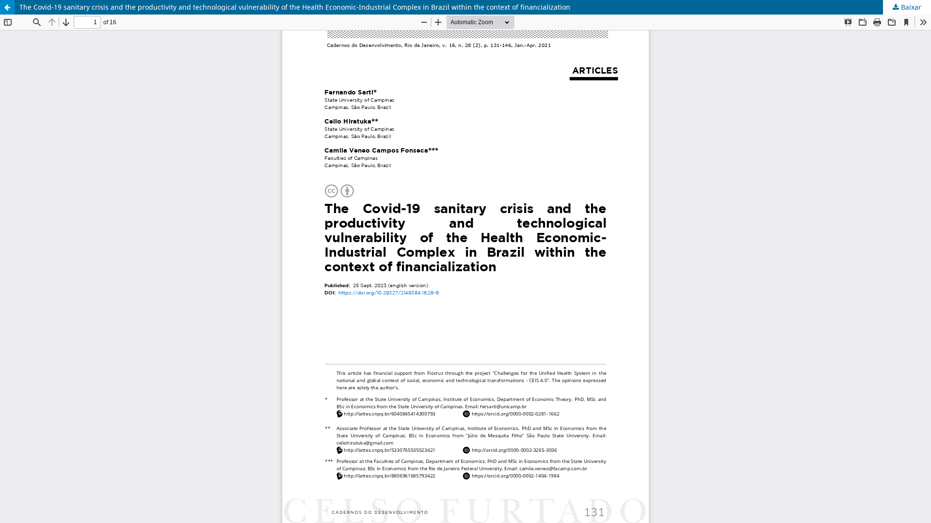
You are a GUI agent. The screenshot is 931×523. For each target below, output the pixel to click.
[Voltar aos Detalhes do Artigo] (7, 7)
